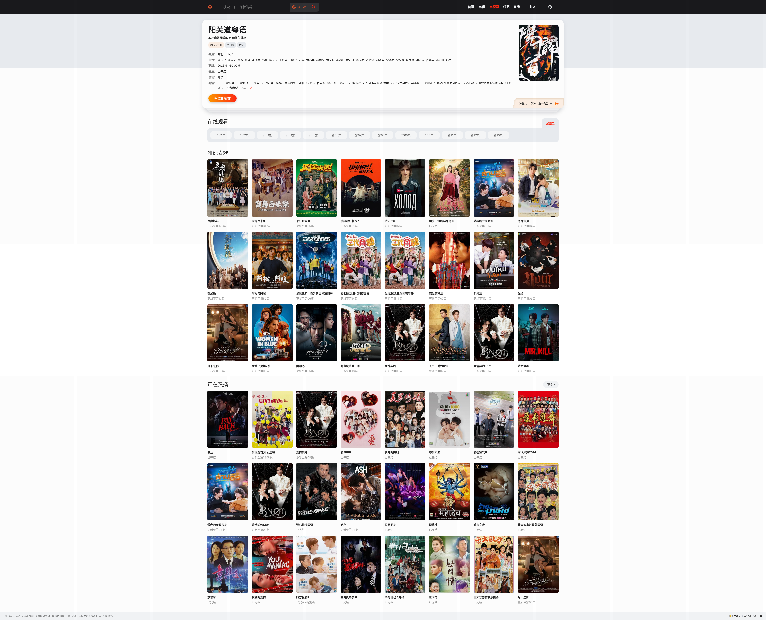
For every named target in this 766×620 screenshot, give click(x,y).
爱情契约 (390, 366)
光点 (520, 293)
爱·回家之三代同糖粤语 (399, 293)
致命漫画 (523, 366)
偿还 (210, 452)
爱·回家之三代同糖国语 (355, 293)
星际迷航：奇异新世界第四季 (314, 293)
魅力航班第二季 (350, 366)
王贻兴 (229, 54)
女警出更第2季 (261, 366)
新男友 (478, 293)
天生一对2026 (438, 366)
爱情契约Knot (482, 366)
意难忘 (211, 597)
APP (536, 7)
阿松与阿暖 (259, 293)
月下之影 (213, 366)
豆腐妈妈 (213, 221)
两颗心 (300, 366)
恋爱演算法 (436, 293)
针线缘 (211, 293)
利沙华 (380, 60)
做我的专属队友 (217, 524)
